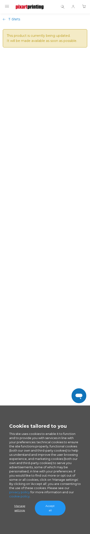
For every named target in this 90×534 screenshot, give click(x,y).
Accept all (50, 508)
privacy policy (19, 492)
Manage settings (19, 508)
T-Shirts (14, 19)
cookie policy (19, 496)
